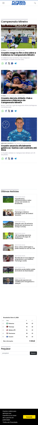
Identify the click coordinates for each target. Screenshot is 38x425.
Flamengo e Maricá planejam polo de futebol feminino (24, 213)
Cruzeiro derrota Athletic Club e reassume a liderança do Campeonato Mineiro (16, 100)
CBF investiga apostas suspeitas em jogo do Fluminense (23, 236)
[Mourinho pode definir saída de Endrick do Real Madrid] (8, 270)
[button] (21, 417)
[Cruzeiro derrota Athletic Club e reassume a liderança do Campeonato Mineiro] (19, 82)
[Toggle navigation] (35, 3)
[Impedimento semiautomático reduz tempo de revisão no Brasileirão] (8, 200)
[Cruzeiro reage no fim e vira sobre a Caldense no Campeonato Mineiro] (19, 36)
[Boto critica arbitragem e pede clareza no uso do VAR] (8, 247)
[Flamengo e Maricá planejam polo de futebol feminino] (8, 213)
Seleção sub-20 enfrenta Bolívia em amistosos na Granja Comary (24, 225)
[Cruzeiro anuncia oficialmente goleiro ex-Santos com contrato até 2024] (19, 129)
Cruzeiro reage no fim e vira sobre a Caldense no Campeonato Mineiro (18, 54)
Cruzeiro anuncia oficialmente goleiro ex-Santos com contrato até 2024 (19, 148)
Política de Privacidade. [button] (10, 422)
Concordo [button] (29, 417)
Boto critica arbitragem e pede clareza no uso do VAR (25, 247)
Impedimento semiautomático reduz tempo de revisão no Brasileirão (23, 201)
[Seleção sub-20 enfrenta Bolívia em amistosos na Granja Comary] (8, 224)
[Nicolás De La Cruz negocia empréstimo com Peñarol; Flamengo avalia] (8, 258)
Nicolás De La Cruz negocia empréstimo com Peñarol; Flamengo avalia (24, 259)
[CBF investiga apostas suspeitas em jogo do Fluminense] (8, 236)
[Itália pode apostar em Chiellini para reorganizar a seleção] (8, 281)
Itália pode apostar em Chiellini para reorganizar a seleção (24, 281)
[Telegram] (15, 63)
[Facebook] (6, 63)
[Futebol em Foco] (19, 3)
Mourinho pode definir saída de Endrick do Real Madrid (25, 270)
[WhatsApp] (2, 63)
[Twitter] (9, 63)
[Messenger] (12, 63)
